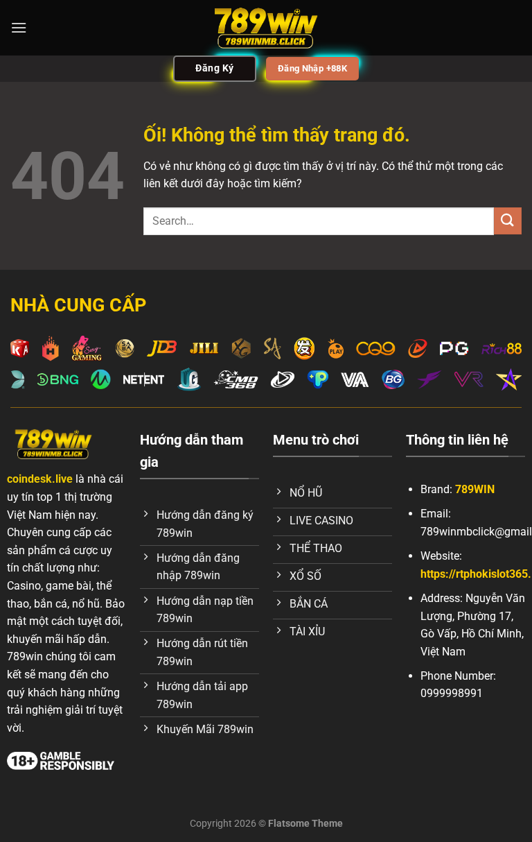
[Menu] (18, 27)
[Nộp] (508, 220)
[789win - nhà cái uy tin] (266, 27)
